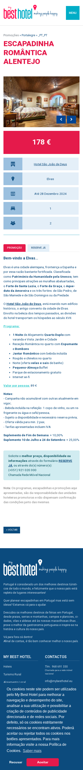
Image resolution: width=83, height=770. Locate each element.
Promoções (11, 35)
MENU (73, 13)
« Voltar (11, 529)
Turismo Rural (12, 674)
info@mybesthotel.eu (58, 681)
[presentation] (61, 119)
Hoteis (7, 666)
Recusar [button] (15, 762)
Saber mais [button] (32, 751)
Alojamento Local (14, 682)
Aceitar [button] (42, 762)
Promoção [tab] (14, 247)
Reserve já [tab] (38, 247)
